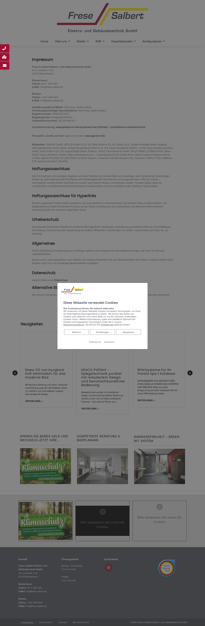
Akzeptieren (128, 332)
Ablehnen (76, 332)
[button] (4, 48)
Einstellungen (102, 332)
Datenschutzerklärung (73, 324)
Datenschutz (95, 341)
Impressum (109, 341)
